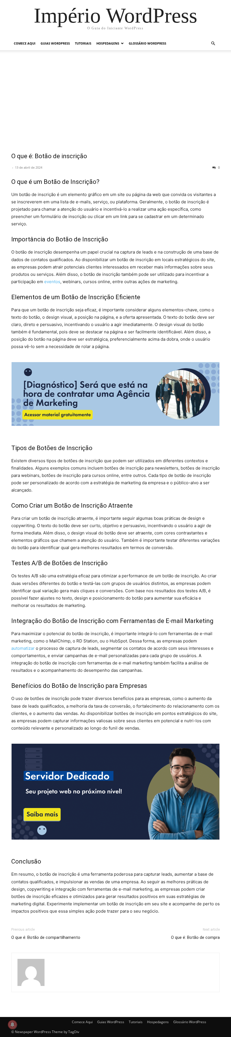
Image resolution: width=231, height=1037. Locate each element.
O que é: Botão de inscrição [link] (49, 156)
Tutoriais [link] (83, 43)
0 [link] (218, 167)
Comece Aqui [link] (24, 43)
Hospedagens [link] (107, 43)
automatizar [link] (23, 648)
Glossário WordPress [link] (147, 43)
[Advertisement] (115, 104)
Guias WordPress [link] (55, 43)
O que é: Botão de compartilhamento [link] (45, 937)
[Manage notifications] (12, 1024)
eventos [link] (52, 281)
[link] (115, 15)
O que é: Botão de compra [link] (195, 937)
